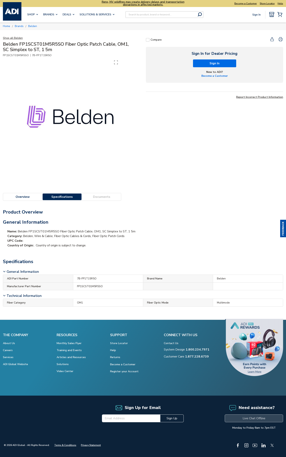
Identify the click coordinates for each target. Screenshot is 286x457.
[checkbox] (147, 40)
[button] (283, 228)
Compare (156, 40)
